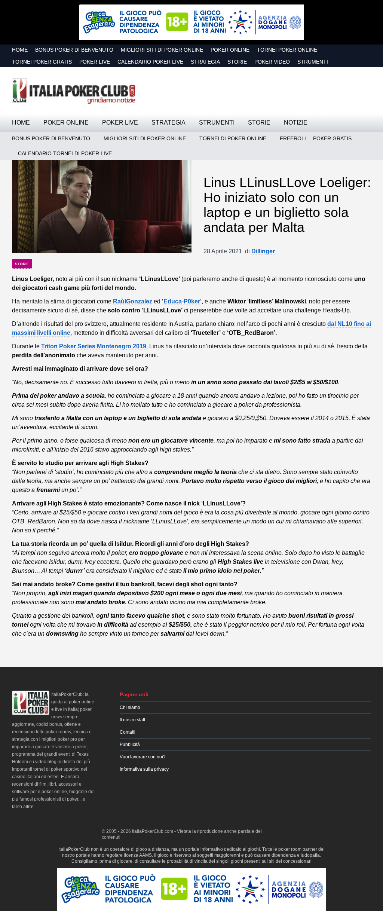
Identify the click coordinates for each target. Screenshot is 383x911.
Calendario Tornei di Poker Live (65, 153)
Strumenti (312, 62)
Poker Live (94, 62)
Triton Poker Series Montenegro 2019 (93, 346)
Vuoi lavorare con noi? (143, 756)
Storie (237, 62)
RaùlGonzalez (132, 301)
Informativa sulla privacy (144, 769)
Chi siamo (130, 707)
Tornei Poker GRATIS (42, 62)
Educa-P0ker (181, 301)
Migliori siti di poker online (162, 50)
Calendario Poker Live (150, 62)
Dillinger (263, 251)
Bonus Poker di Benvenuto (74, 50)
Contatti (127, 732)
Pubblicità (130, 744)
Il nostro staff (132, 719)
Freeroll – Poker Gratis (316, 138)
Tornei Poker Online (287, 50)
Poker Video (272, 62)
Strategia (205, 62)
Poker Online (230, 50)
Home (20, 50)
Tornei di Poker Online (232, 138)
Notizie (295, 122)
